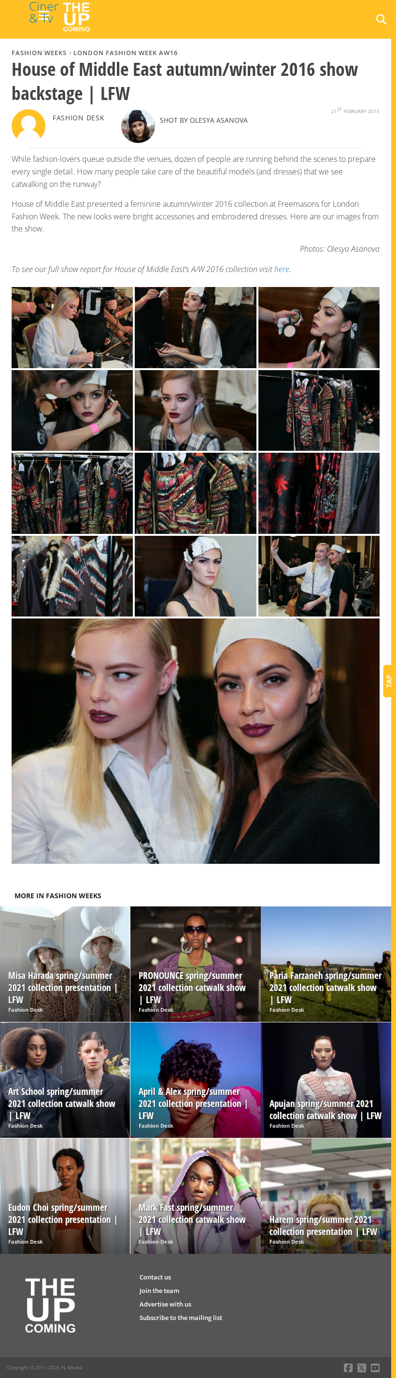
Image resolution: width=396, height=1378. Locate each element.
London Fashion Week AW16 (125, 52)
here (281, 269)
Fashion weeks (39, 52)
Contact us (155, 1277)
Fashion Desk (79, 117)
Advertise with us (165, 1304)
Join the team (159, 1290)
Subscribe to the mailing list (181, 1317)
